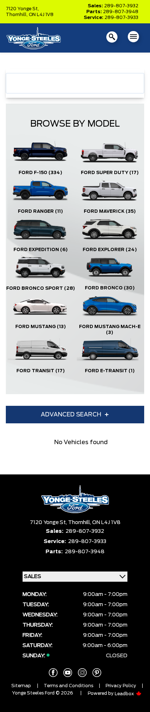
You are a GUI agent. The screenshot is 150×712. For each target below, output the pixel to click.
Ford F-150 (40, 172)
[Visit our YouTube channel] (67, 672)
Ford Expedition (40, 249)
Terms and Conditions (68, 686)
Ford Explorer (110, 249)
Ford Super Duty (110, 172)
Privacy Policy (121, 686)
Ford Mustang (40, 326)
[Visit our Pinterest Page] (96, 672)
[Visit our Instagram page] (82, 672)
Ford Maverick (110, 211)
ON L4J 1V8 (41, 14)
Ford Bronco (110, 288)
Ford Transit (40, 371)
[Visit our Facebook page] (53, 672)
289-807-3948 (120, 11)
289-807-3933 (121, 17)
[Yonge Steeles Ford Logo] (33, 38)
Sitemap (21, 686)
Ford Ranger (40, 211)
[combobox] (75, 83)
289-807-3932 (121, 6)
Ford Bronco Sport (40, 288)
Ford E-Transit (110, 371)
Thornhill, (17, 14)
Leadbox (125, 694)
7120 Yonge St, (22, 9)
